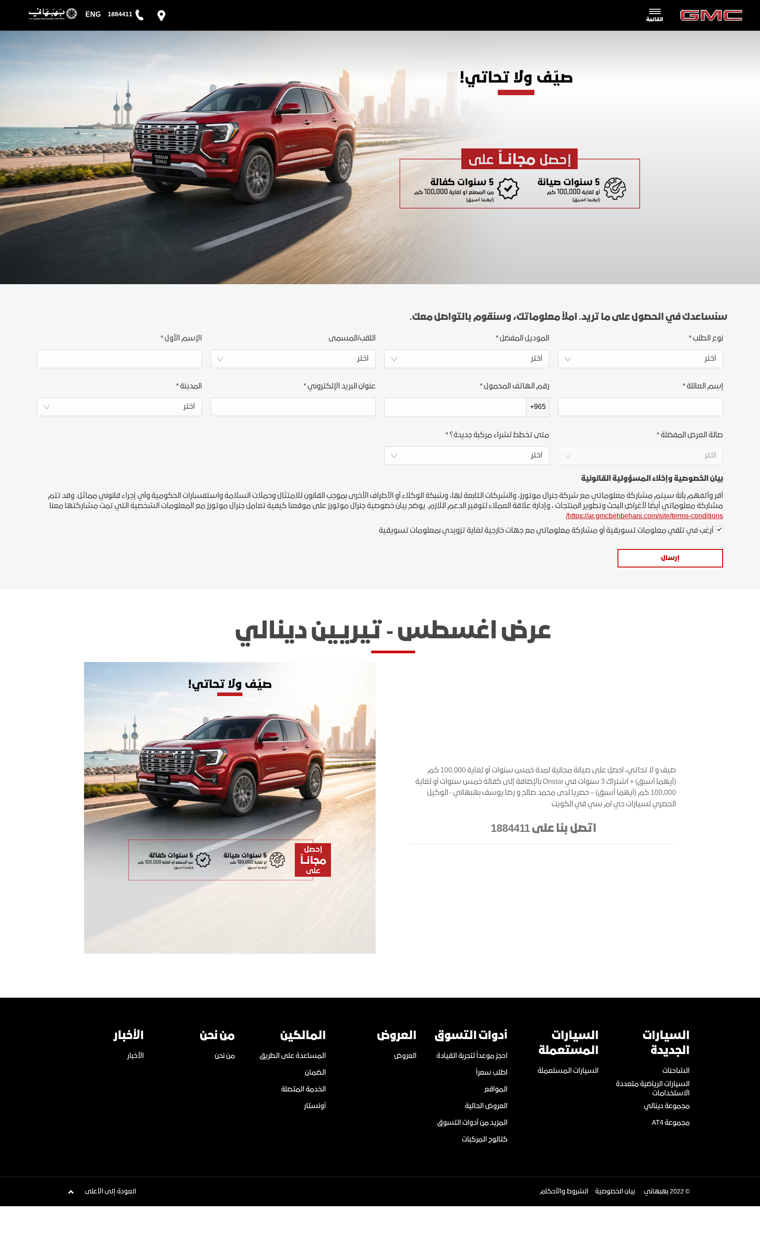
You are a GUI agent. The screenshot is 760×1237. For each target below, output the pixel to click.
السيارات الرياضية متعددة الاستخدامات (653, 1089)
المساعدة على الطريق (292, 1056)
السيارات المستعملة (568, 1071)
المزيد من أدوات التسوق (472, 1122)
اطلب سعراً (492, 1072)
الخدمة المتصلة (303, 1089)
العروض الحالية (486, 1106)
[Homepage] (45, 15)
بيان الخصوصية (615, 1191)
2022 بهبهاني (664, 1191)
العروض (405, 1056)
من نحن (225, 1056)
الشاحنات (676, 1071)
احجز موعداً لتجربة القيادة (472, 1056)
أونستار (315, 1106)
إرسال (670, 558)
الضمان (315, 1072)
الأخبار (135, 1056)
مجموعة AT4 (671, 1122)
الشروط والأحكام (564, 1191)
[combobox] (640, 359)
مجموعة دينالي (667, 1106)
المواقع (496, 1089)
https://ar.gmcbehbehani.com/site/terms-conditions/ (644, 516)
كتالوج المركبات (485, 1139)
